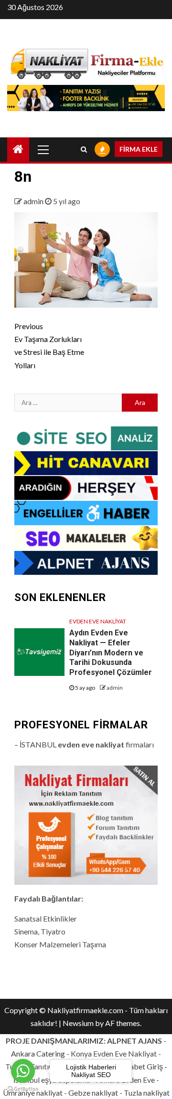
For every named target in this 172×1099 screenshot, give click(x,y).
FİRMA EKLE (138, 149)
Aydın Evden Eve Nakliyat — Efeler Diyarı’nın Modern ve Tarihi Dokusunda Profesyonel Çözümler (110, 652)
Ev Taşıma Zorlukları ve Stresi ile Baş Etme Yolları (49, 345)
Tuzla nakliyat (147, 1092)
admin (34, 201)
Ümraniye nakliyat (33, 1092)
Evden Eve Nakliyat (97, 621)
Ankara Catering (38, 1053)
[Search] (84, 149)
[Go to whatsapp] (23, 1071)
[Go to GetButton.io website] (23, 1089)
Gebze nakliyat (93, 1092)
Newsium (78, 1022)
